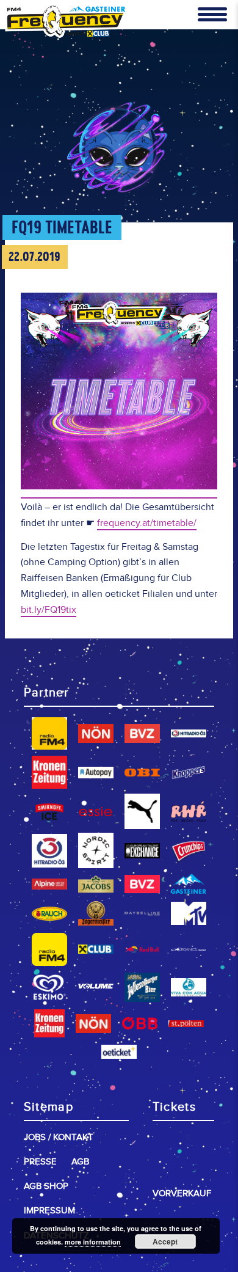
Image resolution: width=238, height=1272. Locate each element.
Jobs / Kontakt (58, 1137)
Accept (165, 1241)
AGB (80, 1162)
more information (93, 1241)
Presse (40, 1162)
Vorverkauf (182, 1193)
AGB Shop (46, 1186)
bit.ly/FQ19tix (48, 610)
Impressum (49, 1210)
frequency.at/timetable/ (147, 523)
